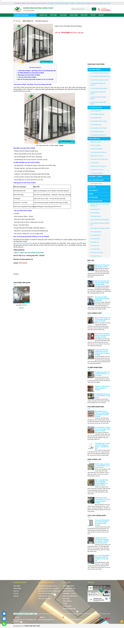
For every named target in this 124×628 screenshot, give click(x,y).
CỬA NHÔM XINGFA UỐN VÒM (100, 76)
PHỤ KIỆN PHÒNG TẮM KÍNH (100, 219)
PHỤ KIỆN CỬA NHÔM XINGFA (100, 228)
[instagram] (109, 619)
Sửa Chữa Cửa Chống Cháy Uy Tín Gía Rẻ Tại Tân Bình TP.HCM (102, 335)
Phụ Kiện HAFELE (96, 231)
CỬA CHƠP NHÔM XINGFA (99, 88)
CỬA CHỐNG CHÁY (95, 313)
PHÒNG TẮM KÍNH (96, 149)
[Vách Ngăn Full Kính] (21, 294)
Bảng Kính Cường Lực (97, 156)
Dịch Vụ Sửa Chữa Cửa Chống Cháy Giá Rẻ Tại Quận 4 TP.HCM (102, 319)
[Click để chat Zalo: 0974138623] (4, 619)
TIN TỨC (93, 15)
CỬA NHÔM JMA (96, 124)
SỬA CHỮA (84, 15)
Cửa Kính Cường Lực (97, 173)
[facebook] (100, 619)
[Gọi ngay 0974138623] (4, 624)
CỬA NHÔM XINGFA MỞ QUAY (100, 73)
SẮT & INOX (92, 187)
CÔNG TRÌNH (74, 15)
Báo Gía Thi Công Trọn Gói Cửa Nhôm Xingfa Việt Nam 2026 (102, 282)
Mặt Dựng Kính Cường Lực (98, 166)
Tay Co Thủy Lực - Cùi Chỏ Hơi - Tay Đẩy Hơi (99, 205)
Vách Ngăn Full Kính (21, 305)
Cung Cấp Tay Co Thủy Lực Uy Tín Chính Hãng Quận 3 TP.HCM (102, 429)
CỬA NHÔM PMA (96, 117)
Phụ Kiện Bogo (95, 213)
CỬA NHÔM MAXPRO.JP (98, 135)
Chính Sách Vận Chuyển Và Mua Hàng (49, 591)
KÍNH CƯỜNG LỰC (28, 21)
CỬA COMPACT (93, 190)
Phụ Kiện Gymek (96, 216)
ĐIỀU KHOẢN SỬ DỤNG (46, 582)
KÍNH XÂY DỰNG (96, 142)
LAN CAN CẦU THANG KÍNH (99, 159)
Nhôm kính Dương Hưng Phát (22, 243)
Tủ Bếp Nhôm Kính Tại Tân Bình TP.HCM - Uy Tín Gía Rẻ (102, 373)
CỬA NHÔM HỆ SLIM (97, 131)
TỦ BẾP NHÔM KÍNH (95, 367)
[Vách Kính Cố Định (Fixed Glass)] (33, 43)
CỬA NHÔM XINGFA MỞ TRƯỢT (98, 92)
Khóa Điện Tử (95, 242)
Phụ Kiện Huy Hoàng (97, 252)
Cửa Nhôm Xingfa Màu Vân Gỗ (99, 80)
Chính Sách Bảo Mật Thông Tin (47, 593)
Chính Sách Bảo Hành (44, 598)
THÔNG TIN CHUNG (19, 582)
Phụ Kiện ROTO (95, 209)
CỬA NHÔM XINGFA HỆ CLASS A (97, 84)
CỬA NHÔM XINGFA (94, 69)
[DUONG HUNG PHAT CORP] (17, 9)
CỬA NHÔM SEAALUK (97, 114)
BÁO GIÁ (91, 260)
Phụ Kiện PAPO (95, 238)
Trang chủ (43, 15)
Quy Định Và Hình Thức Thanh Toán (48, 588)
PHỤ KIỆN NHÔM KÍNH (95, 201)
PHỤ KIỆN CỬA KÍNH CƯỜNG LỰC (99, 224)
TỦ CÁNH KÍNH (93, 197)
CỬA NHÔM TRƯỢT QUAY (99, 121)
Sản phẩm (63, 15)
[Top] (121, 621)
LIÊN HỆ (101, 15)
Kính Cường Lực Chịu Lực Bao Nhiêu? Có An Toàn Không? (102, 465)
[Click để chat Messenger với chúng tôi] (4, 614)
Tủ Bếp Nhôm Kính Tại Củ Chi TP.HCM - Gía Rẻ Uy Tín (102, 395)
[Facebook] (99, 594)
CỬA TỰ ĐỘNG (95, 145)
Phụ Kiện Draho (95, 249)
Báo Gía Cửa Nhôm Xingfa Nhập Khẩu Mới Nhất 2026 (102, 298)
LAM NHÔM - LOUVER (95, 176)
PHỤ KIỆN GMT (95, 235)
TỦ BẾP (90, 194)
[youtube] (106, 619)
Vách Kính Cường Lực (41, 21)
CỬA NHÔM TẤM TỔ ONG (99, 128)
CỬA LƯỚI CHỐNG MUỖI (96, 180)
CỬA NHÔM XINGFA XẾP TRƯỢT (98, 103)
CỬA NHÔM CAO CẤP (95, 107)
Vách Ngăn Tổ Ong (96, 183)
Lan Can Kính (95, 162)
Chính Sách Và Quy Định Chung (47, 586)
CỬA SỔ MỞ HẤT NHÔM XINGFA (98, 98)
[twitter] (103, 619)
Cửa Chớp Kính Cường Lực (99, 152)
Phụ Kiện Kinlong (96, 256)
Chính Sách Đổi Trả (43, 596)
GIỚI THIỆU (53, 15)
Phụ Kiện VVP (95, 245)
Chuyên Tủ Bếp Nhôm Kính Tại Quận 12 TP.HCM (102, 388)
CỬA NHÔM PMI (96, 111)
